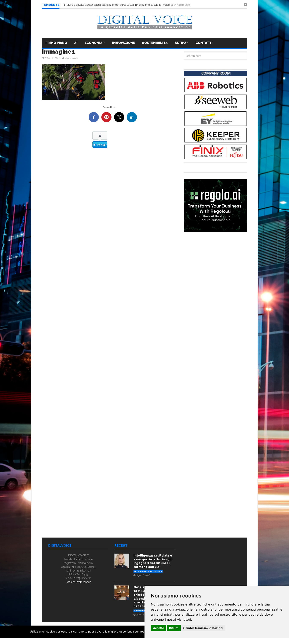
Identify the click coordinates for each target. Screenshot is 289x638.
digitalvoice (71, 58)
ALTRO (180, 43)
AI (75, 43)
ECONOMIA (94, 43)
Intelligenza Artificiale (148, 571)
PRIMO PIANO (56, 43)
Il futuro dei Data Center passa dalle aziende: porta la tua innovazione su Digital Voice (116, 4)
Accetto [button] (158, 628)
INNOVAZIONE (123, 43)
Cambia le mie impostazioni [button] (203, 628)
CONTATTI (204, 43)
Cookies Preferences (78, 582)
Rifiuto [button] (174, 628)
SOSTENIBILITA (155, 43)
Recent (121, 545)
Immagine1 (58, 51)
